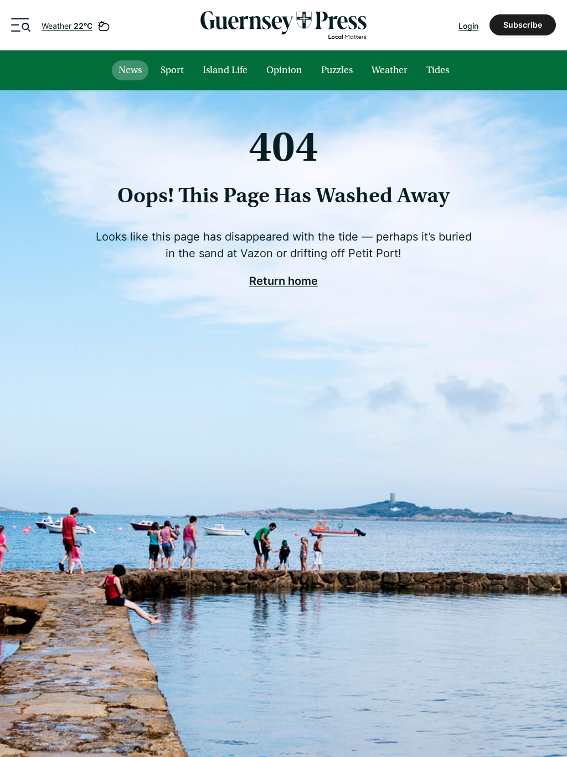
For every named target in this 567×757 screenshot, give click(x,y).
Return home (283, 280)
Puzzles (337, 70)
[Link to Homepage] (283, 25)
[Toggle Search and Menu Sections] (20, 25)
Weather (67, 26)
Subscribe (522, 24)
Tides (437, 70)
